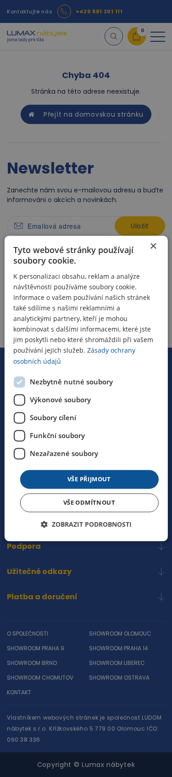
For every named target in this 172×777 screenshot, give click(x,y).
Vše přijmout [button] (89, 479)
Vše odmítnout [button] (89, 503)
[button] (86, 524)
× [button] (153, 246)
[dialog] (85, 388)
